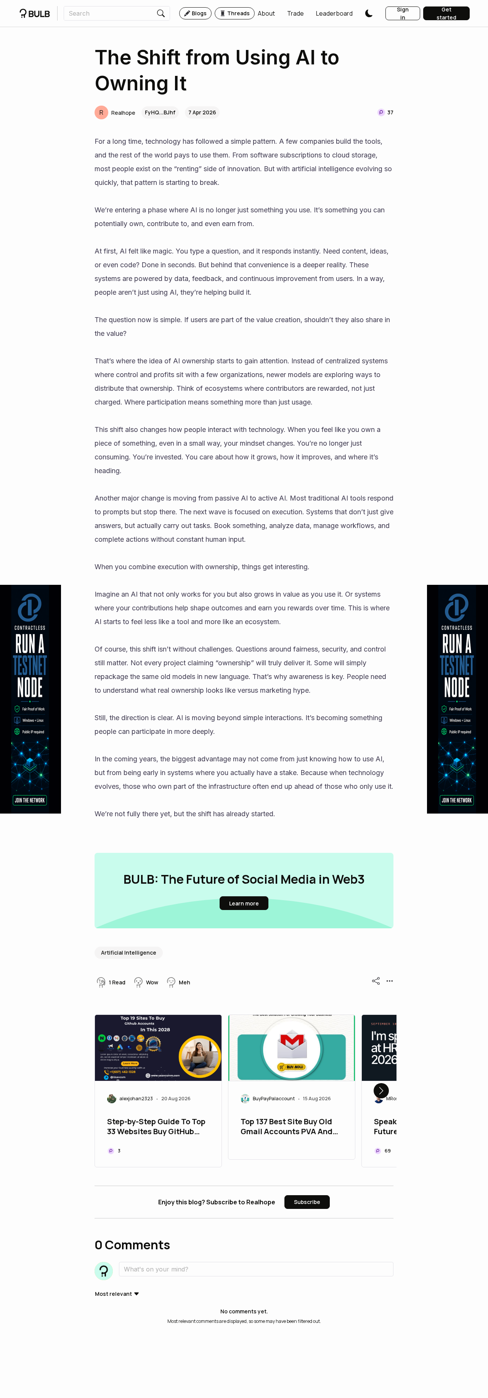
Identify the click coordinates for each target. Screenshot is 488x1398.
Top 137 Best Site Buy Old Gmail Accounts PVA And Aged (286, 1127)
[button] (266, 13)
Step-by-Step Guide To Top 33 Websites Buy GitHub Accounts (156, 1127)
